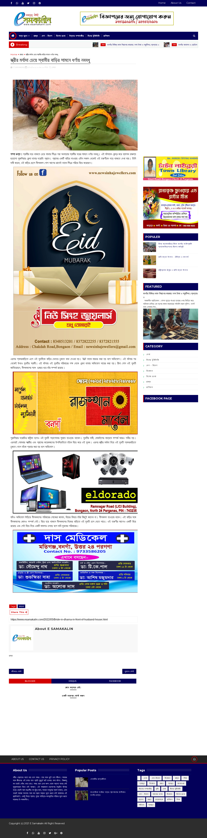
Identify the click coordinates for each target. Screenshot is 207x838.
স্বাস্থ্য (151, 805)
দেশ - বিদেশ (47, 35)
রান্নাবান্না (159, 799)
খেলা (148, 354)
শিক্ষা (178, 799)
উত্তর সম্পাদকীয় (76, 35)
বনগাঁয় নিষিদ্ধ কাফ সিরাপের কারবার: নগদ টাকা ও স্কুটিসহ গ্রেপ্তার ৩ (107, 44)
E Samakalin (37, 823)
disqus (72, 681)
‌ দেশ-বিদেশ (155, 778)
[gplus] (55, 833)
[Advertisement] (170, 75)
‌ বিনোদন (167, 778)
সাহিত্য (141, 805)
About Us (176, 2)
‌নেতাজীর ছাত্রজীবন (98, 779)
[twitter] (28, 3)
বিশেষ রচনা (60, 35)
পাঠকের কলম (158, 794)
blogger (30, 681)
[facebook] (11, 3)
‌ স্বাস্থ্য (142, 783)
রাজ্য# (21, 606)
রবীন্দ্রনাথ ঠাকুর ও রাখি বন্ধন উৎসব (173, 270)
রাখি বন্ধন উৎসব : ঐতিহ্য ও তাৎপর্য (173, 257)
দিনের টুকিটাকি (94, 35)
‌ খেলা (145, 778)
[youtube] (22, 3)
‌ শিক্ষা (185, 778)
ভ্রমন (141, 799)
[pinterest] (39, 3)
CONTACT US (36, 759)
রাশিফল (107, 35)
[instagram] (34, 3)
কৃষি (157, 788)
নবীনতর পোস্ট (16, 671)
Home (162, 2)
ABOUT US (17, 759)
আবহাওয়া (181, 783)
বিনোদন (149, 370)
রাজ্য (36, 35)
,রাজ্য (54, 67)
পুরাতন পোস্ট (129, 671)
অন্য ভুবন (23, 35)
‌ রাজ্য (77, 45)
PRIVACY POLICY (59, 759)
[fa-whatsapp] (17, 3)
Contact (191, 2)
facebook (115, 681)
